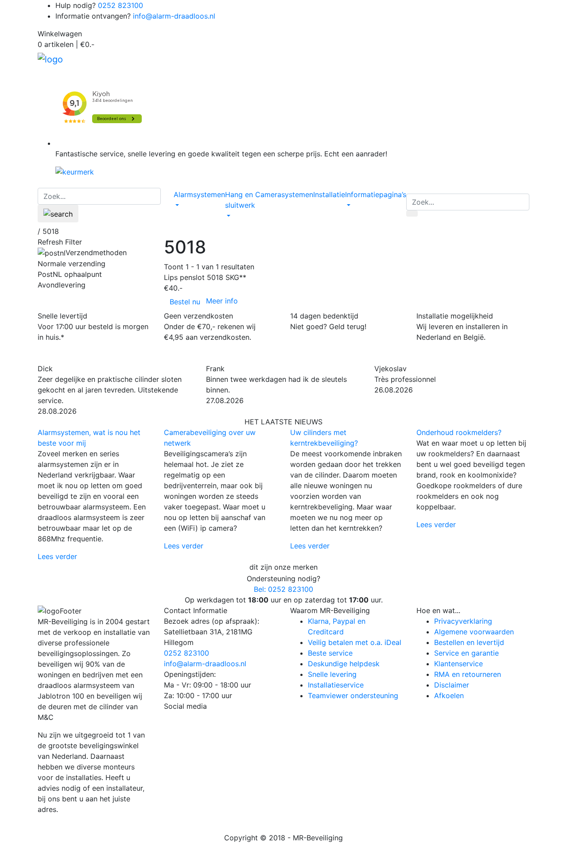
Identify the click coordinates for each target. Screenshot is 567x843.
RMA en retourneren (467, 674)
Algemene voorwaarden (474, 631)
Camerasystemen (284, 194)
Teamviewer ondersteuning (353, 695)
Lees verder (57, 556)
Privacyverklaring (463, 621)
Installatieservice (336, 684)
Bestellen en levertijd (469, 642)
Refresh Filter (60, 241)
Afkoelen (449, 695)
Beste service (330, 653)
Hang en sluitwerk (240, 200)
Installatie (329, 194)
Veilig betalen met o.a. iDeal (354, 642)
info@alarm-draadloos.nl (174, 16)
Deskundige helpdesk (344, 663)
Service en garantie (466, 653)
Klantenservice (458, 663)
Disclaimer (451, 684)
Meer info (222, 300)
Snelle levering (332, 674)
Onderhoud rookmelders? (458, 432)
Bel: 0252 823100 (283, 589)
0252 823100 (120, 5)
